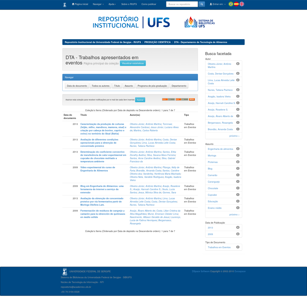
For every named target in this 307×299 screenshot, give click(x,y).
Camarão (212, 175)
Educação (213, 201)
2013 (210, 227)
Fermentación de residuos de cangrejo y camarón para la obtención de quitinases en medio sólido (102, 214)
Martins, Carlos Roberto (146, 130)
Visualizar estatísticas (133, 63)
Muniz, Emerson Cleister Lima (163, 213)
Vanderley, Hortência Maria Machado (162, 173)
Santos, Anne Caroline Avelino (145, 158)
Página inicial (81, 4)
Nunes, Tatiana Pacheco (142, 145)
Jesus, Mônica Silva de (149, 192)
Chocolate (213, 188)
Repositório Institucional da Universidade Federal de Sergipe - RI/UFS (103, 42)
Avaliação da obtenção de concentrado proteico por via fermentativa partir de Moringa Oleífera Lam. (101, 201)
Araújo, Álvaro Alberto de (142, 210)
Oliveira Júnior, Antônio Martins (145, 124)
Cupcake (212, 194)
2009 (210, 234)
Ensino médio (215, 207)
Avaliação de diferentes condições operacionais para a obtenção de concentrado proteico (99, 142)
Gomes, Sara (169, 192)
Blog (210, 168)
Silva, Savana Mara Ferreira (161, 155)
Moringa (212, 155)
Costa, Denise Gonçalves (164, 201)
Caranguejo (214, 181)
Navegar (97, 4)
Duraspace (240, 271)
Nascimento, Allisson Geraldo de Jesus (149, 217)
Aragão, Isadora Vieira (219, 96)
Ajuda (111, 4)
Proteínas (213, 162)
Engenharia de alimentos (220, 148)
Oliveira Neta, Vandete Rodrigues (147, 176)
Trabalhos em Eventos (219, 247)
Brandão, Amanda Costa (148, 170)
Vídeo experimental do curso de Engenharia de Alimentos (97, 169)
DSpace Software (201, 271)
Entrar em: (218, 4)
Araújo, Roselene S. (218, 109)
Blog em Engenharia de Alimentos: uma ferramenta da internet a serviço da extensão (102, 189)
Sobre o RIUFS (129, 4)
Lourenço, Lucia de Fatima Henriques (155, 218)
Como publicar (149, 4)
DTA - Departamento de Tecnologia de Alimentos (200, 42)
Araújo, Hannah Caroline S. (147, 189)
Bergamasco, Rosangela (220, 122)
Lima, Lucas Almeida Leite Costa (158, 142)
